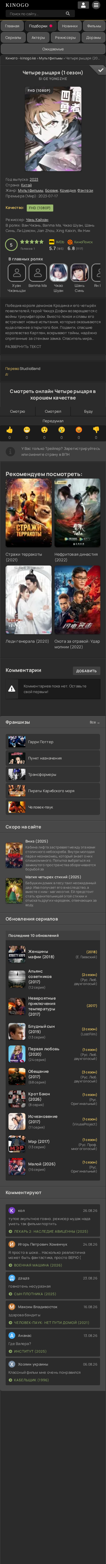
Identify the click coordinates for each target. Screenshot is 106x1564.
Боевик (51, 190)
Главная (12, 25)
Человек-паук (40, 807)
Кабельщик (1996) (31, 1380)
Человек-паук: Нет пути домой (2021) (52, 1322)
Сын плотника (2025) (35, 1294)
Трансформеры (42, 774)
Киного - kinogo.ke (21, 58)
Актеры (38, 37)
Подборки (38, 25)
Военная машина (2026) (38, 1265)
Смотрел (53, 411)
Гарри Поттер (40, 741)
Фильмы (94, 25)
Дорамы (93, 37)
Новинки (69, 25)
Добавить (86, 671)
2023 (34, 179)
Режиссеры (65, 37)
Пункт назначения (45, 758)
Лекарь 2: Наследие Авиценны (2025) (51, 1231)
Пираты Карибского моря (51, 790)
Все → (95, 722)
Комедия (68, 190)
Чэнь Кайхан (37, 219)
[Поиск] (68, 13)
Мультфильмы (50, 58)
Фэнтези (85, 190)
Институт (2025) (30, 1351)
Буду (88, 411)
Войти (83, 5)
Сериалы (13, 37)
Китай (26, 184)
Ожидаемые (53, 49)
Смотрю (17, 411)
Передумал (53, 420)
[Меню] (96, 5)
